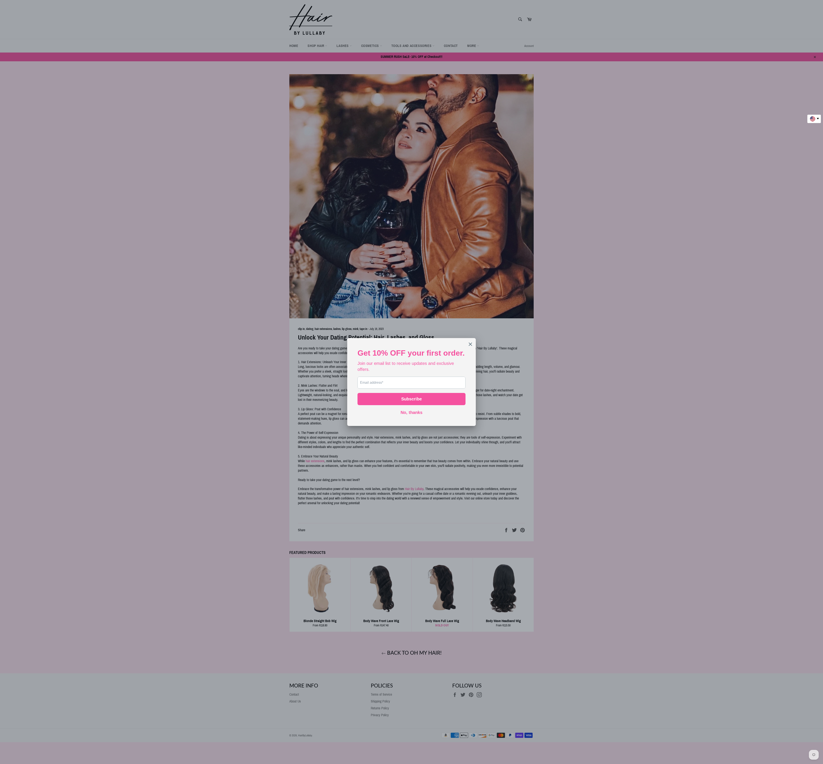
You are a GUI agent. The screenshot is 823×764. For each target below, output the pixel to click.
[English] (814, 119)
